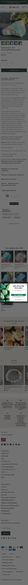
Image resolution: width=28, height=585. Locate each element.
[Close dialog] (26, 285)
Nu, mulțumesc (18, 299)
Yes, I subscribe (18, 295)
